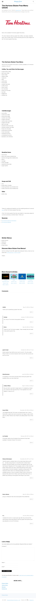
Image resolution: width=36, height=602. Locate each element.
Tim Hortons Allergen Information (9, 220)
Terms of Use (5, 585)
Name (3, 562)
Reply (31, 312)
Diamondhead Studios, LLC (13, 600)
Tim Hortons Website (6, 222)
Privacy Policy (5, 583)
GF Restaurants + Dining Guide (13, 252)
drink (3, 210)
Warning (4, 587)
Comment (4, 546)
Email (3, 566)
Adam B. (32, 600)
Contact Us (4, 588)
